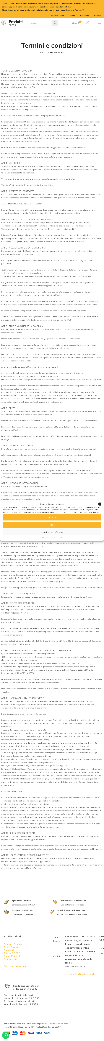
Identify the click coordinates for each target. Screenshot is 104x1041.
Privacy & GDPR (12, 953)
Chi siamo (84, 16)
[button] (100, 504)
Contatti (97, 16)
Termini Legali (10, 959)
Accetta (52, 517)
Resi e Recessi (11, 947)
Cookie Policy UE (12, 956)
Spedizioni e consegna (15, 966)
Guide (72, 16)
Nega (52, 524)
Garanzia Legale (12, 950)
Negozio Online (57, 16)
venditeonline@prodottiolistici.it (80, 974)
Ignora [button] (88, 10)
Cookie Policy (44, 537)
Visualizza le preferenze (52, 532)
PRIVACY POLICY (57, 537)
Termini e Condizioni (13, 944)
